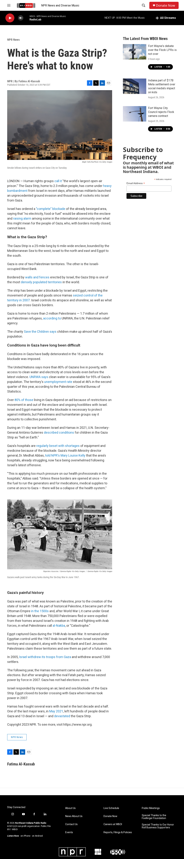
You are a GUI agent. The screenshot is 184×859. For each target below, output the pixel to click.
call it (58, 181)
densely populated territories (41, 282)
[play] (10, 18)
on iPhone (25, 836)
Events (69, 832)
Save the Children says (40, 331)
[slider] (26, 18)
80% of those (24, 400)
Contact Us (71, 824)
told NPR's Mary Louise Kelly (65, 455)
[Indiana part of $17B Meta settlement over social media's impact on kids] (134, 86)
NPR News (13, 39)
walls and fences (37, 277)
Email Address (135, 183)
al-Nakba (59, 625)
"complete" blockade (50, 209)
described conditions (59, 432)
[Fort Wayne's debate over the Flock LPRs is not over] (134, 52)
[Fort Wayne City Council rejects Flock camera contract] (134, 114)
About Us (70, 808)
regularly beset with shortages (58, 446)
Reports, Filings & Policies (118, 832)
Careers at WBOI (113, 824)
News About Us (73, 816)
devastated (62, 716)
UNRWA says (38, 377)
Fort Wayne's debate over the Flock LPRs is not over (162, 50)
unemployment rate (58, 382)
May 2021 (56, 711)
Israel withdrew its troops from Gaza (45, 657)
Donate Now (165, 5)
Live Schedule (111, 808)
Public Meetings (151, 808)
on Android (37, 836)
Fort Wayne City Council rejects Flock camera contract (161, 112)
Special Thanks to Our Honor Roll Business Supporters (158, 826)
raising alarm (22, 218)
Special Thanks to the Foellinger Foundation (154, 817)
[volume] (21, 18)
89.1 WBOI (12, 829)
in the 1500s (40, 611)
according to (52, 318)
